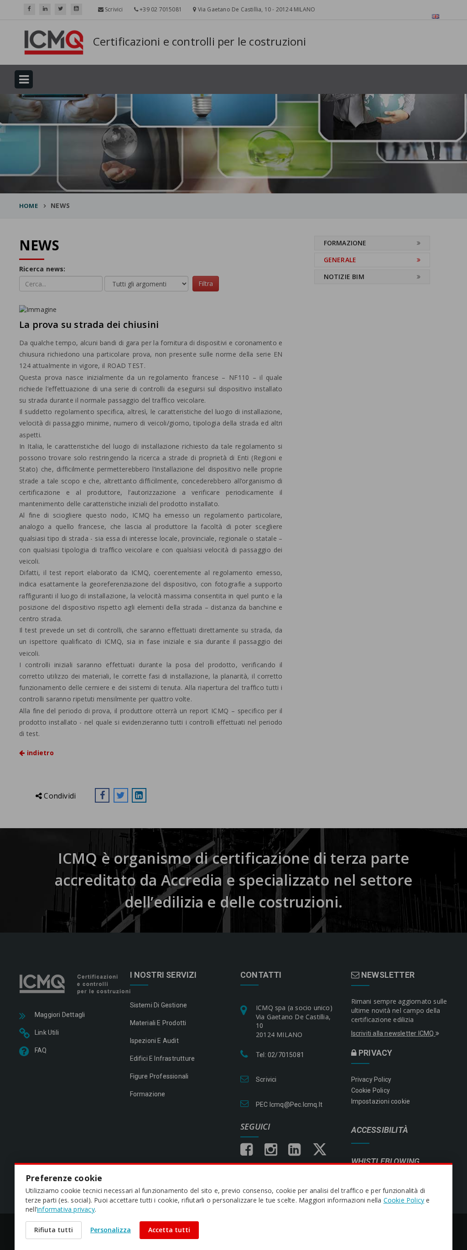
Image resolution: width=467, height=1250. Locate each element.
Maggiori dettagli (60, 1014)
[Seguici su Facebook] (29, 9)
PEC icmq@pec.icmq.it (289, 1104)
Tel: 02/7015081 (280, 1054)
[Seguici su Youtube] (76, 9)
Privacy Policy (371, 1079)
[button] (102, 795)
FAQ (41, 1050)
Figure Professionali (159, 1076)
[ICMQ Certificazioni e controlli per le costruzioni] (76, 983)
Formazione (345, 243)
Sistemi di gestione (158, 1005)
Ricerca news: (42, 269)
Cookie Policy (370, 1090)
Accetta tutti (169, 1229)
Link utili (47, 1032)
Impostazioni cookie (380, 1101)
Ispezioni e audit (154, 1040)
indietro (39, 752)
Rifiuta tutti (53, 1229)
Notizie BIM (344, 276)
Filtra (205, 283)
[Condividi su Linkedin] (139, 795)
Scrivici (113, 9)
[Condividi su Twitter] (121, 795)
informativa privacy (66, 1209)
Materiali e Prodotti (158, 1023)
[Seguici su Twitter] (60, 9)
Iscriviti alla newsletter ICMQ (393, 1033)
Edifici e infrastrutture (162, 1058)
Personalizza (110, 1229)
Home (28, 206)
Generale (340, 259)
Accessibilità (380, 1130)
